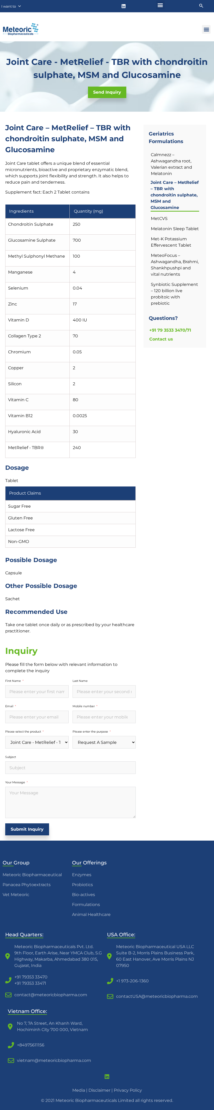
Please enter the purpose (90, 731)
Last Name (80, 681)
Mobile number (84, 706)
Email (9, 706)
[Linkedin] (123, 6)
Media (78, 1090)
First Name (13, 681)
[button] (160, 5)
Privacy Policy (128, 1090)
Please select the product (23, 731)
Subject (10, 757)
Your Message (15, 782)
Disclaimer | (101, 1090)
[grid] (70, 331)
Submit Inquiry (27, 829)
